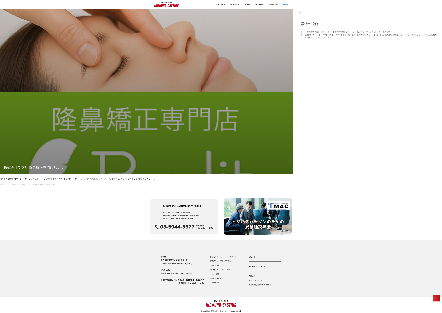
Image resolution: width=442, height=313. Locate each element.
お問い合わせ (273, 4)
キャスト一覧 (220, 4)
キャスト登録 (258, 4)
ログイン (285, 4)
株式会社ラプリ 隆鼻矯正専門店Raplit (33, 168)
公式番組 (246, 4)
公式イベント (234, 4)
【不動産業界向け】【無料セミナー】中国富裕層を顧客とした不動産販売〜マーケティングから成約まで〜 (347, 32)
